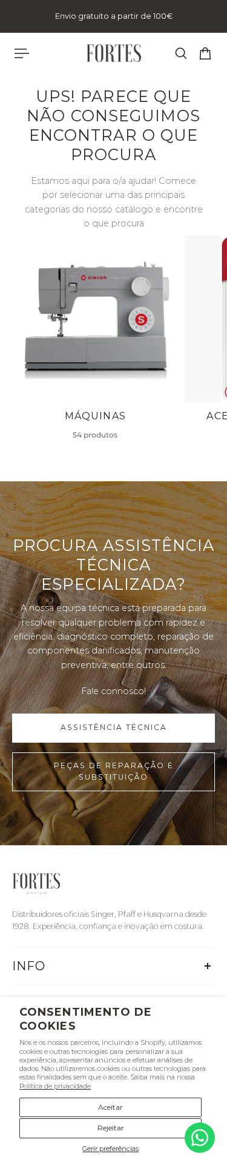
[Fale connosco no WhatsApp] (200, 1138)
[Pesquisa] (181, 53)
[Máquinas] (95, 343)
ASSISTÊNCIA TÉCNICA (114, 727)
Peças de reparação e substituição (114, 771)
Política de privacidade (55, 1086)
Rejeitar (110, 1127)
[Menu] (22, 53)
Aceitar (110, 1107)
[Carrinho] (205, 53)
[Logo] (114, 53)
